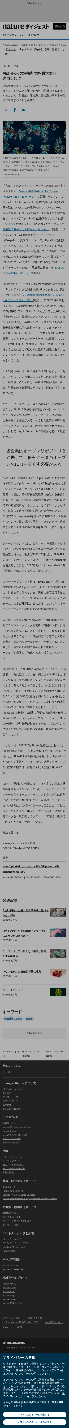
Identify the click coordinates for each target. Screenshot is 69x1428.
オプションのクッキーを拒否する (35, 1422)
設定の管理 (57, 1402)
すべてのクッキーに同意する (34, 1414)
